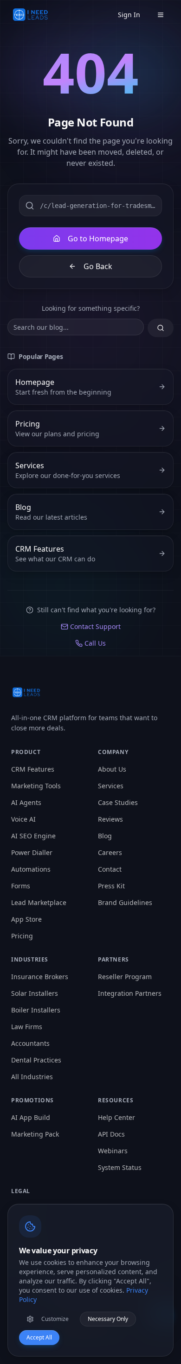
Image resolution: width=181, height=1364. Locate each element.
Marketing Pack (35, 1134)
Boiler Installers (35, 1010)
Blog (105, 835)
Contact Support (95, 626)
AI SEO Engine (33, 835)
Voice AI (23, 819)
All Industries (32, 1076)
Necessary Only (108, 1319)
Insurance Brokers (39, 976)
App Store (26, 919)
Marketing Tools (36, 785)
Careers (110, 852)
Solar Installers (34, 993)
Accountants (30, 1043)
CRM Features (32, 769)
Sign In (129, 14)
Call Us (95, 643)
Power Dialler (31, 852)
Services (110, 785)
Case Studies (118, 802)
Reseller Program (125, 976)
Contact (110, 869)
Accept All (39, 1337)
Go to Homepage (98, 238)
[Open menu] (160, 15)
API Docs (111, 1134)
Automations (31, 869)
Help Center (116, 1117)
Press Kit (111, 885)
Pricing (22, 935)
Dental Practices (36, 1060)
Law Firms (26, 1026)
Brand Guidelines (125, 902)
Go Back (98, 266)
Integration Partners (130, 993)
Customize (55, 1319)
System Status (120, 1167)
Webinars (113, 1150)
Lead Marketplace (38, 902)
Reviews (110, 819)
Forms (20, 885)
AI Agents (26, 802)
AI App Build (30, 1117)
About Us (112, 769)
